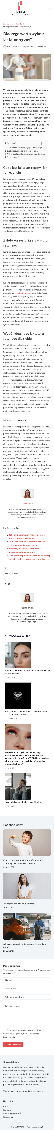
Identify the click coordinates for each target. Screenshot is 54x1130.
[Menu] (49, 8)
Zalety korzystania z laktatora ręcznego (23, 151)
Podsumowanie (13, 157)
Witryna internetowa (14, 997)
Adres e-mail (11, 988)
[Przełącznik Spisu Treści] (42, 143)
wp (16, 573)
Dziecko (40, 47)
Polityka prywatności (12, 1113)
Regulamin (8, 1117)
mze (7, 573)
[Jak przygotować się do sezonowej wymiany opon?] (27, 926)
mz (45, 47)
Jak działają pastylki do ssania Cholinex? (24, 802)
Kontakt (7, 1110)
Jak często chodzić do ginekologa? (20, 903)
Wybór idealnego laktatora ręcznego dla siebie (26, 154)
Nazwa (8, 980)
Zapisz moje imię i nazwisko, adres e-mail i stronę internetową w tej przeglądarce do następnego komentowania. (23, 1033)
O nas (5, 1106)
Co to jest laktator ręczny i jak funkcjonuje (24, 147)
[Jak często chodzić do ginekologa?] (27, 886)
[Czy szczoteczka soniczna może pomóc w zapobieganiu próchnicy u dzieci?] (27, 842)
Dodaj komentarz (13, 1006)
